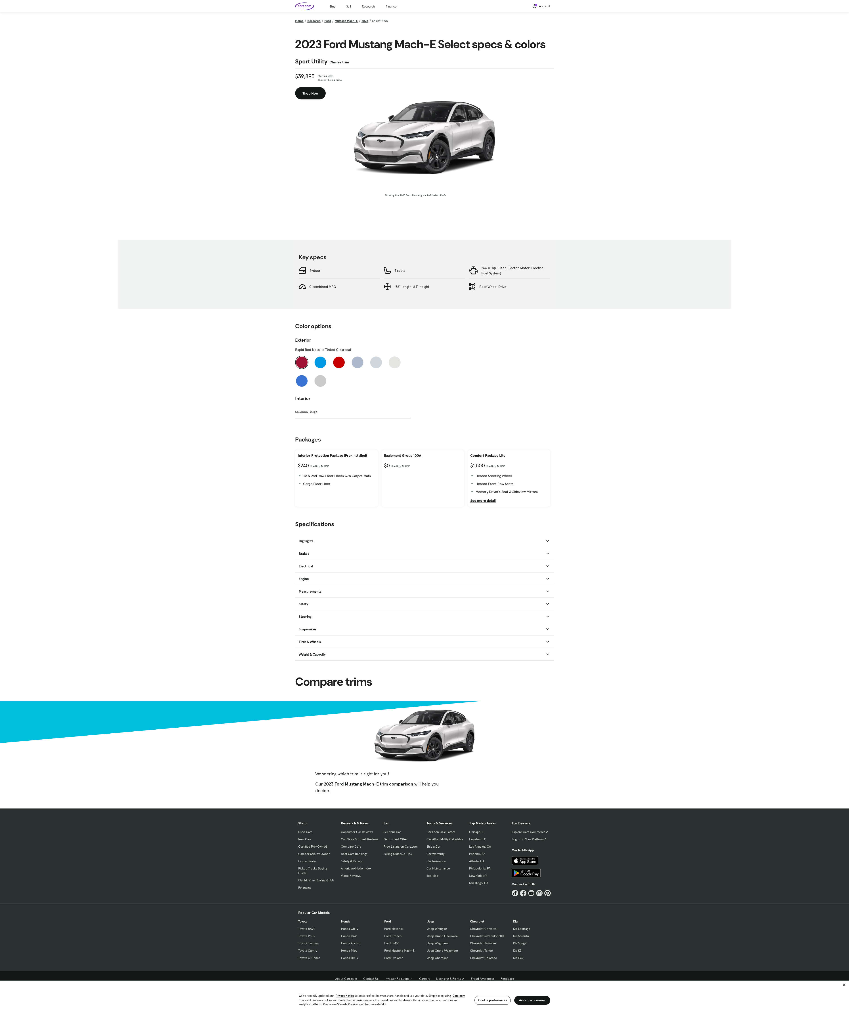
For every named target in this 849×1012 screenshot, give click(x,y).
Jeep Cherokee (438, 958)
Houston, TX (477, 839)
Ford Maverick (393, 929)
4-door (314, 270)
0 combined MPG (322, 286)
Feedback (507, 979)
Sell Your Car (392, 832)
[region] (424, 996)
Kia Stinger (520, 943)
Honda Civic (349, 936)
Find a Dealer (307, 861)
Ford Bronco (393, 936)
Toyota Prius (306, 936)
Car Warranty (435, 854)
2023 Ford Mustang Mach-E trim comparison (368, 784)
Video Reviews (351, 876)
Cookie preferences (492, 1000)
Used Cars (305, 832)
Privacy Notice (345, 996)
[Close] (844, 985)
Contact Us (371, 979)
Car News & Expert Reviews (359, 839)
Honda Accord (350, 943)
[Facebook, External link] (523, 893)
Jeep (430, 921)
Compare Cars (351, 846)
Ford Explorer (393, 958)
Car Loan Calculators (440, 832)
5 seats (399, 270)
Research (368, 6)
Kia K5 (517, 951)
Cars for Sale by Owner (314, 854)
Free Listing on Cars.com (401, 846)
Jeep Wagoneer (438, 943)
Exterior (303, 340)
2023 (364, 21)
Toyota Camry (307, 951)
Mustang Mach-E (346, 21)
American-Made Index (356, 868)
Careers (424, 979)
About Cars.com (346, 979)
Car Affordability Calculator (444, 839)
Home (299, 21)
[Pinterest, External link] (547, 893)
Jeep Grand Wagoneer (442, 951)
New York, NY (478, 876)
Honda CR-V (349, 929)
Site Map (432, 876)
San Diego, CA (478, 883)
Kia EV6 (518, 958)
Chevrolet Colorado (483, 958)
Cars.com (459, 996)
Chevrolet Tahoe (481, 951)
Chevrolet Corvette (483, 929)
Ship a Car (433, 846)
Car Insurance (436, 861)
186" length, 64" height (411, 286)
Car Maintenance (438, 868)
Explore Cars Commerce (528, 832)
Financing (304, 888)
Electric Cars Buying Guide (316, 880)
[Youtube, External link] (531, 893)
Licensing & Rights (448, 979)
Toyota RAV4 (306, 929)
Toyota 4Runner (309, 958)
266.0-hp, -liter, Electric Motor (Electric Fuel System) (512, 270)
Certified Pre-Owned (312, 846)
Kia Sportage (521, 929)
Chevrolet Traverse (483, 943)
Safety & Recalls (351, 861)
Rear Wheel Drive (492, 286)
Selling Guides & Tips (398, 854)
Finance (391, 6)
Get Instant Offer (395, 839)
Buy (332, 6)
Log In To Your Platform (528, 839)
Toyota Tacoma (308, 943)
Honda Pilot (349, 951)
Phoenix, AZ (477, 854)
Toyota (302, 921)
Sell (348, 6)
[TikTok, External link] (515, 893)
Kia (515, 921)
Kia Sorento (521, 936)
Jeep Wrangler (437, 929)
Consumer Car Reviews (357, 832)
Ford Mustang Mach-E (399, 951)
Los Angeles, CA (480, 846)
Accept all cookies (532, 1000)
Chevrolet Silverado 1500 (487, 936)
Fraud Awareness (482, 979)
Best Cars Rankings (354, 854)
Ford (327, 21)
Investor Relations (397, 979)
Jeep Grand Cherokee (442, 936)
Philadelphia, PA (479, 868)
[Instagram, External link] (539, 893)
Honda (345, 921)
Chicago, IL (476, 832)
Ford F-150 (391, 943)
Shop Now (310, 93)
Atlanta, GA (476, 861)
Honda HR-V (349, 958)
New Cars (304, 839)
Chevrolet (477, 921)
